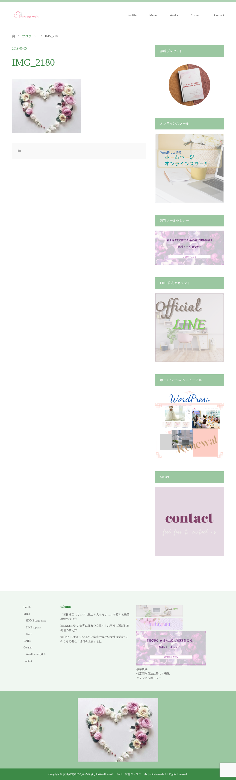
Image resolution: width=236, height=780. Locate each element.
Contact (219, 15)
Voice (29, 634)
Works (174, 15)
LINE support (33, 627)
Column (196, 15)
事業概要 (142, 669)
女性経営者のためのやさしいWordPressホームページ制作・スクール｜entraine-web (113, 774)
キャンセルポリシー (148, 678)
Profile (131, 15)
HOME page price (36, 620)
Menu (153, 15)
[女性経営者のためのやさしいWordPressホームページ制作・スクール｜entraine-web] (26, 15)
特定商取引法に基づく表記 (153, 673)
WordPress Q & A (36, 654)
